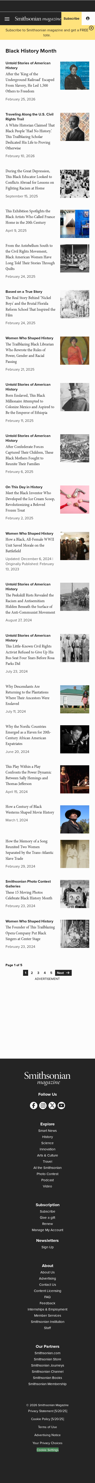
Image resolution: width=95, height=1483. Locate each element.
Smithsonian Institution (47, 1321)
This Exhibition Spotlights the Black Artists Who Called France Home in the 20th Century (30, 216)
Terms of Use (47, 1427)
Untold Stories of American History (28, 65)
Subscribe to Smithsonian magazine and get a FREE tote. (47, 32)
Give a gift (47, 1217)
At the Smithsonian (47, 1167)
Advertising (47, 1278)
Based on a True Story (24, 291)
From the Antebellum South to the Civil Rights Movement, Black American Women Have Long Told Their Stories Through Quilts (30, 257)
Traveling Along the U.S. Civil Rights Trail (29, 117)
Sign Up (48, 1247)
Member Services (47, 1315)
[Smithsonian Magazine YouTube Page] (61, 1105)
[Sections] (7, 19)
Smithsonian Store (47, 1359)
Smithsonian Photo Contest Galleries (28, 884)
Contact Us (47, 1284)
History (47, 1136)
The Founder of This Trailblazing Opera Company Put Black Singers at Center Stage (30, 933)
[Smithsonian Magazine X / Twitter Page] (52, 1105)
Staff (47, 1327)
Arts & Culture (47, 1155)
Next (61, 973)
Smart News (47, 1130)
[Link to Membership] (87, 18)
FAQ (47, 1296)
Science (47, 1143)
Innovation (47, 1149)
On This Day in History (24, 487)
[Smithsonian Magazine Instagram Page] (43, 1105)
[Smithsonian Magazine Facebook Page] (33, 1105)
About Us (47, 1272)
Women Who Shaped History (29, 338)
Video (47, 1186)
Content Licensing (47, 1290)
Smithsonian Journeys (47, 1365)
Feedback (47, 1303)
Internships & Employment (47, 1309)
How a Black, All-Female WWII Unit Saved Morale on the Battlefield (30, 545)
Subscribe (71, 18)
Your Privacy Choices (47, 1443)
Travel (47, 1161)
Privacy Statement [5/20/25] (47, 1411)
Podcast (47, 1180)
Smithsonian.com (47, 1353)
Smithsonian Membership (47, 1383)
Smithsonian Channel (47, 1371)
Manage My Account (47, 1229)
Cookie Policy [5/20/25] (47, 1419)
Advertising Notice (47, 1435)
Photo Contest (47, 1173)
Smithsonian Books (47, 1377)
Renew (47, 1223)
